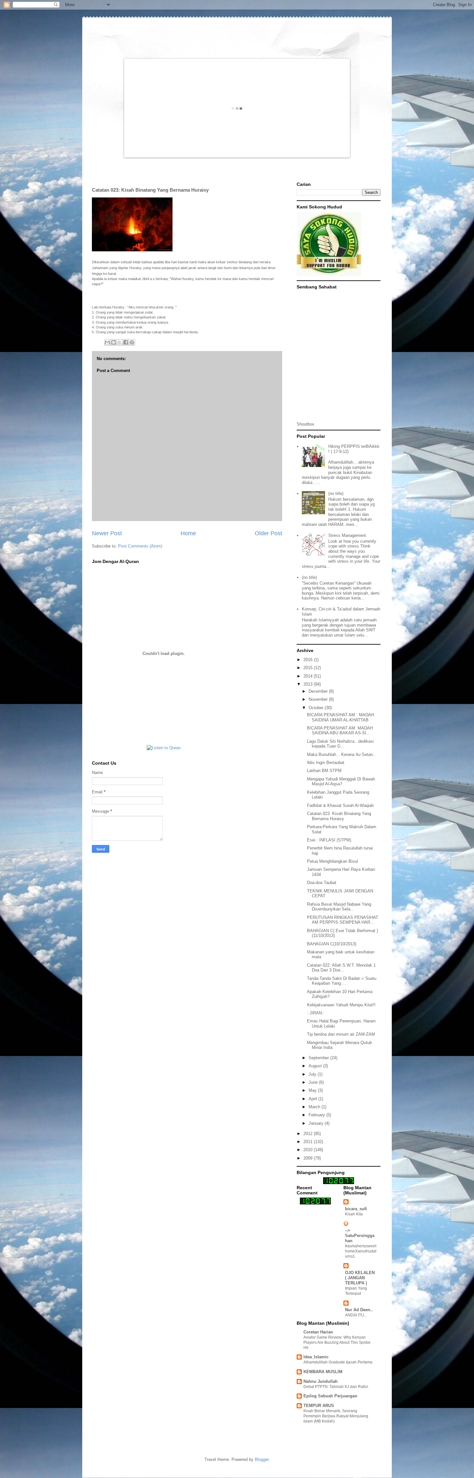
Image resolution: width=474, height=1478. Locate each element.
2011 (308, 1141)
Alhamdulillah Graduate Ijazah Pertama (337, 1362)
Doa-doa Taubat (321, 882)
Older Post (268, 533)
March (315, 1106)
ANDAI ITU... (356, 1315)
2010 (308, 1149)
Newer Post (107, 533)
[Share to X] (119, 342)
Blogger (262, 1459)
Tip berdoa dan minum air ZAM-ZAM (341, 1034)
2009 (308, 1158)
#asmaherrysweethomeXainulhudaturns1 (360, 1251)
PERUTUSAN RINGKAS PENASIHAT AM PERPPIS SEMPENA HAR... (342, 920)
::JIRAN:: (315, 1012)
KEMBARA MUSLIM (322, 1371)
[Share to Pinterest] (132, 342)
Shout (302, 424)
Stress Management (347, 535)
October (317, 707)
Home (188, 533)
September (319, 1057)
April (313, 1098)
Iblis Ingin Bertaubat (325, 762)
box (311, 424)
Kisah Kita (354, 1214)
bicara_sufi (356, 1208)
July (313, 1074)
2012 (308, 1133)
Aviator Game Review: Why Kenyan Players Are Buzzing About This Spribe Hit (336, 1342)
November (319, 699)
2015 (308, 667)
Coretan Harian (318, 1332)
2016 (308, 659)
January (317, 1123)
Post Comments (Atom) (140, 546)
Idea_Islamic (316, 1356)
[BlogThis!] (113, 342)
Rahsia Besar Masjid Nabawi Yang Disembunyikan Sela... (339, 907)
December (319, 691)
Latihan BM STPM (324, 770)
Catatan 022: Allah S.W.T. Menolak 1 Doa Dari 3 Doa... (341, 968)
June (314, 1082)
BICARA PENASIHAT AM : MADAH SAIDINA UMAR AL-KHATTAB (340, 717)
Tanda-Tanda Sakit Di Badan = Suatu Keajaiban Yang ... (341, 981)
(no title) (335, 493)
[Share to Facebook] (126, 342)
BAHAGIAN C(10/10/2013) (331, 943)
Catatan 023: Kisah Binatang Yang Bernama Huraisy (339, 816)
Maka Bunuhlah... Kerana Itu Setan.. (341, 754)
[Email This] (107, 342)
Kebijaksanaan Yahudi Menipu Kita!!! (341, 1004)
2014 (308, 676)
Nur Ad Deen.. (359, 1309)
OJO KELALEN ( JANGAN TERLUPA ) (360, 1277)
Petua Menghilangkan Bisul (332, 861)
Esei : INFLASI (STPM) (329, 840)
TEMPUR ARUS (318, 1405)
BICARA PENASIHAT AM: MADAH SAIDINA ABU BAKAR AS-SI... (340, 731)
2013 (308, 684)
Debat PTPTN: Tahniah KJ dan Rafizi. (336, 1386)
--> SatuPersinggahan (359, 1235)
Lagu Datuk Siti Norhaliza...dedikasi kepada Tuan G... (340, 744)
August (316, 1065)
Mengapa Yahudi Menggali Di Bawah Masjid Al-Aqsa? (341, 782)
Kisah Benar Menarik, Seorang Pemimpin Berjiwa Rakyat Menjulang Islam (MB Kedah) (335, 1416)
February (317, 1114)
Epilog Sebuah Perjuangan (330, 1395)
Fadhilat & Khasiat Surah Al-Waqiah (340, 805)
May (313, 1090)
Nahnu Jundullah (320, 1381)
